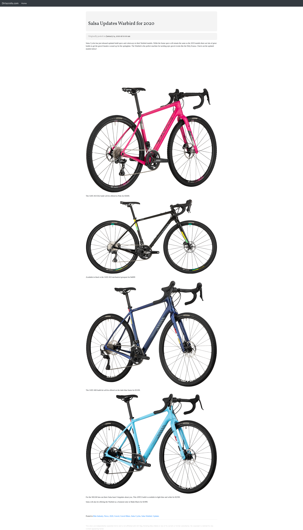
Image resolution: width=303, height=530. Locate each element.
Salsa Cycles (135, 516)
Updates (156, 516)
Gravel (116, 516)
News (106, 516)
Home (24, 3)
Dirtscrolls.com (10, 3)
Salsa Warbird (146, 516)
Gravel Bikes (125, 516)
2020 (111, 516)
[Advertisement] (151, 68)
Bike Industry (98, 516)
